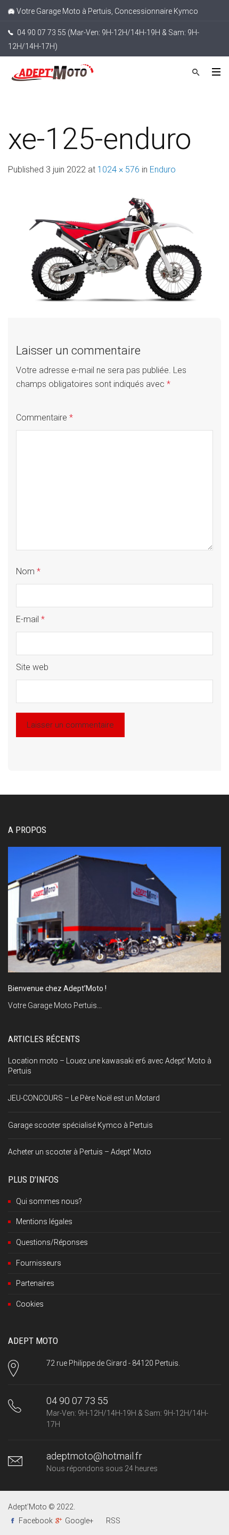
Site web (32, 667)
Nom (28, 571)
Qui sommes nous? (49, 1201)
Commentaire (44, 417)
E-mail (30, 619)
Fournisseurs (38, 1263)
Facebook (36, 1520)
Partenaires (35, 1283)
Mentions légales (44, 1221)
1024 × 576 (118, 169)
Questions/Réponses (52, 1242)
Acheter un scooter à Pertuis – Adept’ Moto (79, 1152)
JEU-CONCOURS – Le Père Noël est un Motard (84, 1098)
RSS (113, 1520)
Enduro (163, 169)
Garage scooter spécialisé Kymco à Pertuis (80, 1125)
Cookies (30, 1304)
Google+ (79, 1520)
